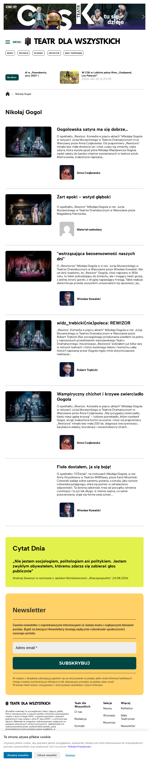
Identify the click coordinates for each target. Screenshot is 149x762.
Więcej (125, 703)
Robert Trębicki (87, 370)
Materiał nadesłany (89, 229)
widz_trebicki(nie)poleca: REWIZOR (93, 323)
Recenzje (23, 53)
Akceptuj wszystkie (17, 755)
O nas (78, 712)
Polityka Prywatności (79, 746)
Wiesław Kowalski (89, 299)
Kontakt (79, 726)
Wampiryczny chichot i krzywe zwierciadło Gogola (100, 396)
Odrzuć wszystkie (47, 755)
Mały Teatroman (73, 53)
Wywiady (38, 53)
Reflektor (54, 53)
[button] (6, 17)
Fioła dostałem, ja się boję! (84, 466)
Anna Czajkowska (88, 173)
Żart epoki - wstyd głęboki (84, 196)
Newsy (10, 53)
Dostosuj (70, 755)
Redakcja (80, 719)
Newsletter (128, 726)
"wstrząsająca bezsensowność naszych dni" (96, 256)
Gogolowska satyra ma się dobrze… (92, 129)
